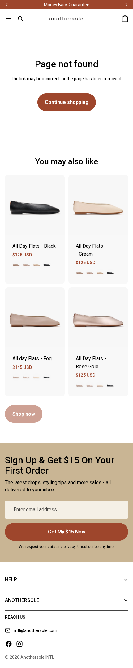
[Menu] (8, 18)
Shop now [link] (23, 414)
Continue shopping (66, 102)
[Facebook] (8, 644)
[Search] (20, 18)
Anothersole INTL (37, 657)
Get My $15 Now (66, 532)
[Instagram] (19, 644)
